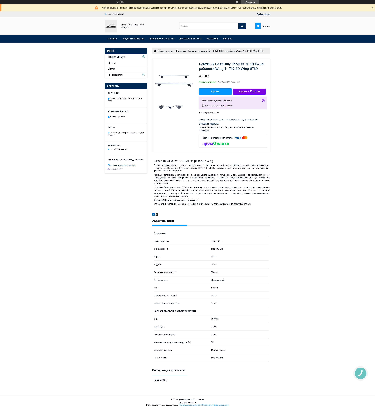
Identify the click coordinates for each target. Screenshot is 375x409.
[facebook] (153, 215)
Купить (215, 91)
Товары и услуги (166, 51)
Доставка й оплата (190, 39)
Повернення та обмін (161, 39)
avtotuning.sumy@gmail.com (122, 165)
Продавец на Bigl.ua (187, 402)
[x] (157, 215)
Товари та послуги (117, 57)
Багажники (181, 51)
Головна (112, 39)
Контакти (212, 39)
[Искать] (242, 26)
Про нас (227, 39)
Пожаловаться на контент (190, 405)
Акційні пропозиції (133, 39)
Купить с (244, 91)
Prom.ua (200, 400)
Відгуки (111, 69)
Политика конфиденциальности (215, 405)
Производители (115, 75)
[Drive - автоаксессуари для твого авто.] (111, 31)
